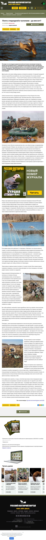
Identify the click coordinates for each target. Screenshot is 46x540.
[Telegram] (43, 405)
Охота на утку (11, 23)
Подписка (22, 8)
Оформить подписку (6, 448)
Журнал (15, 8)
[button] (12, 535)
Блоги (31, 511)
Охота (15, 511)
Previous (3, 479)
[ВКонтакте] (38, 405)
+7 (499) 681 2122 (30, 521)
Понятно (11, 538)
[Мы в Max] (29, 516)
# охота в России (6, 29)
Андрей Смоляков (13, 25)
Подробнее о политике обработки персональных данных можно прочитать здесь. (12, 536)
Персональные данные (30, 513)
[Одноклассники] (40, 405)
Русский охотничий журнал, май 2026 (35, 400)
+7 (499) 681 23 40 (19, 520)
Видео (26, 511)
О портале (13, 513)
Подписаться (5, 442)
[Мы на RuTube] (23, 516)
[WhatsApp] (41, 405)
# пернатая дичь (13, 29)
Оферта (22, 513)
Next (43, 479)
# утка (18, 29)
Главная (10, 511)
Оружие (20, 511)
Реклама (18, 513)
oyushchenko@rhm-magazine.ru (17, 521)
